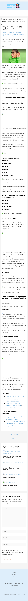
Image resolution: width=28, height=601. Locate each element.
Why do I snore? (9, 477)
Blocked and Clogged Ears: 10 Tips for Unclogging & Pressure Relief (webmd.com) (15, 399)
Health (4, 34)
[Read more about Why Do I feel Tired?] (10, 482)
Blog (14, 577)
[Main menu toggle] (14, 13)
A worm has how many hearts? (11, 468)
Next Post (14, 438)
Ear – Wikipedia (10, 408)
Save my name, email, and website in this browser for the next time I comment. (13, 552)
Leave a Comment (8, 32)
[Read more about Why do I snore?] (12, 474)
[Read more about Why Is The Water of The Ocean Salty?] (14, 452)
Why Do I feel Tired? (10, 485)
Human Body (11, 34)
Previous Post (14, 434)
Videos (14, 574)
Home (14, 572)
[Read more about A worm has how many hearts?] (14, 464)
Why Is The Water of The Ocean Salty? (12, 457)
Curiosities (18, 32)
